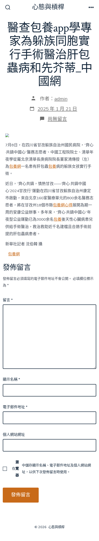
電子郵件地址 (15, 407)
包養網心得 (63, 205)
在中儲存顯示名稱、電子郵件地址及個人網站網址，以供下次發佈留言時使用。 (51, 468)
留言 (8, 300)
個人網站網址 (14, 434)
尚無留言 (57, 119)
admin (60, 98)
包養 (52, 166)
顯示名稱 (11, 379)
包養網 (15, 166)
